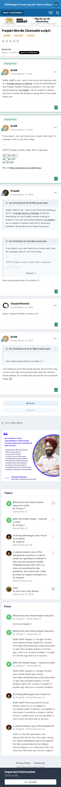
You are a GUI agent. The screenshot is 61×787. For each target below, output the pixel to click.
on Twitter (24, 90)
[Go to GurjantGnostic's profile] (6, 305)
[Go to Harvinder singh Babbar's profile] (9, 589)
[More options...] (55, 72)
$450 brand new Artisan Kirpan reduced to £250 (34, 615)
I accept (31, 782)
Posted (21, 74)
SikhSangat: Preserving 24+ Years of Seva (28, 4)
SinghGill (20, 541)
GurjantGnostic (20, 303)
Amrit (15, 588)
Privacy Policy (23, 763)
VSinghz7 (20, 508)
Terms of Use (11, 775)
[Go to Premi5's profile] (6, 193)
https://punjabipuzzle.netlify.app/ (25, 167)
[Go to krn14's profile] (6, 72)
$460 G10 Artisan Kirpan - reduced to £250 (34, 662)
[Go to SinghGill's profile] (9, 537)
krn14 (8, 49)
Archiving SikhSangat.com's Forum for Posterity (31, 694)
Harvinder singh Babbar (27, 591)
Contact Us (39, 763)
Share (31, 403)
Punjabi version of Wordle (19, 83)
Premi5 (15, 191)
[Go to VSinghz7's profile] (9, 503)
